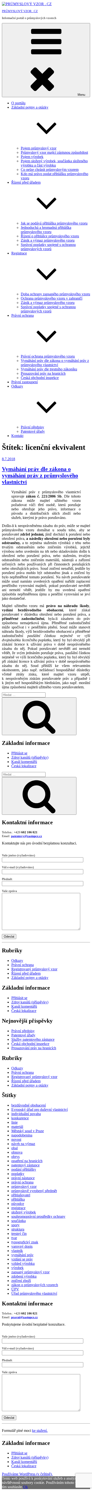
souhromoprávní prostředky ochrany (38, 1216)
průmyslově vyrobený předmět (34, 1191)
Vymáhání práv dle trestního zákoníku (49, 369)
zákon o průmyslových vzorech (34, 1285)
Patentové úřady (33, 431)
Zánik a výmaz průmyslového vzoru (48, 240)
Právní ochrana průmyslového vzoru (48, 356)
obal (14, 1148)
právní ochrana (22, 1182)
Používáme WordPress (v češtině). (27, 1474)
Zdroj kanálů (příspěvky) (29, 757)
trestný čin (19, 1234)
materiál (17, 1127)
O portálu (18, 103)
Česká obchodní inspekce (40, 378)
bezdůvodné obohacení (28, 1105)
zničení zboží (21, 1281)
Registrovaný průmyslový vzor (34, 969)
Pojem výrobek (32, 157)
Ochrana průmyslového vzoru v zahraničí (51, 298)
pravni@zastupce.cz (24, 1317)
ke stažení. (40, 1431)
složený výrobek (23, 1212)
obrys (15, 1157)
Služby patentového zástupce (32, 1039)
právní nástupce (23, 1178)
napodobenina (21, 1135)
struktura (17, 1229)
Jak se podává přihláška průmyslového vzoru (54, 223)
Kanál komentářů (24, 762)
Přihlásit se (19, 753)
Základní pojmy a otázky (29, 978)
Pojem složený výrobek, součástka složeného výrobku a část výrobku (54, 163)
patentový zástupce (25, 1165)
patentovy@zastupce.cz (26, 836)
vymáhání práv (22, 1255)
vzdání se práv (22, 1259)
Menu (81, 94)
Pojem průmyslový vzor (38, 148)
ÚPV (15, 1289)
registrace (18, 1208)
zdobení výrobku (24, 1276)
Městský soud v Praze (27, 1131)
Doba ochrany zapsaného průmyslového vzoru (55, 294)
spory (15, 1225)
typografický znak (24, 1242)
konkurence (20, 1118)
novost (16, 1139)
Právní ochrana (22, 965)
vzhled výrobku (23, 1263)
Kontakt (17, 436)
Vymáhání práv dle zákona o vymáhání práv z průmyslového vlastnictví (55, 363)
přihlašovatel (20, 1195)
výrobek (17, 1268)
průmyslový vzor (24, 1186)
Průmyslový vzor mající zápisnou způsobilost (54, 152)
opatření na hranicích (26, 1161)
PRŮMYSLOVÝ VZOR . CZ (20, 11)
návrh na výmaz (23, 1144)
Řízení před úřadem (26, 973)
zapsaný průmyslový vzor (30, 1272)
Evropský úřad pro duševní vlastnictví (39, 1109)
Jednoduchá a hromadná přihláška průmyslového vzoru (46, 229)
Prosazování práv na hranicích (43, 373)
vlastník (17, 1251)
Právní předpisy (32, 427)
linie (14, 1122)
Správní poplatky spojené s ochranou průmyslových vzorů (48, 247)
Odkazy (17, 961)
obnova (16, 1152)
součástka (18, 1221)
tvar (14, 1238)
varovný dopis (22, 1246)
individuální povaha (26, 1114)
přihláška (18, 1199)
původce (17, 1204)
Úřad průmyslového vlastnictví (34, 1293)
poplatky (17, 1174)
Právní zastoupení (24, 382)
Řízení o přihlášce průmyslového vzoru (50, 236)
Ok (25, 1487)
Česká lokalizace (23, 766)
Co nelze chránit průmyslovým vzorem (50, 170)
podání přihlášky (23, 1169)
